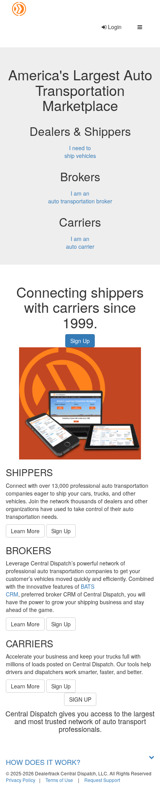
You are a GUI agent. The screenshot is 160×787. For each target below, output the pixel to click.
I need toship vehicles (80, 151)
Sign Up (80, 341)
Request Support (102, 780)
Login (114, 27)
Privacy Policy (20, 780)
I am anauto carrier (80, 242)
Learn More (25, 531)
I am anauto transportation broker (80, 197)
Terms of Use (59, 780)
